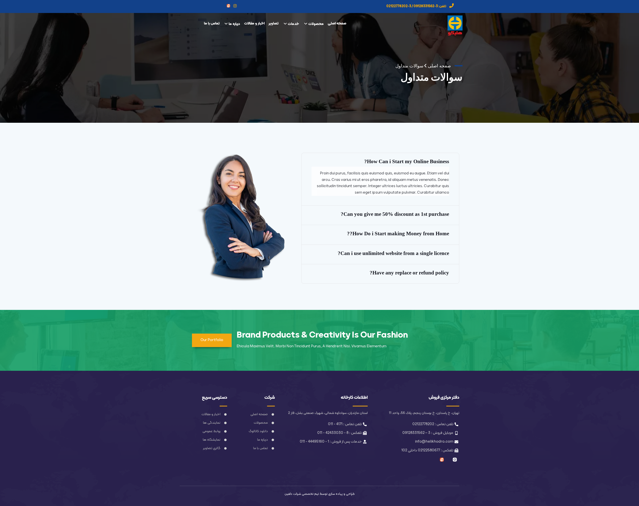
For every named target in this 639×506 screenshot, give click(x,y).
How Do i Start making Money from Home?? (398, 234)
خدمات (293, 24)
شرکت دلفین (293, 494)
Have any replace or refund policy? (409, 273)
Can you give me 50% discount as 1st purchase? (395, 214)
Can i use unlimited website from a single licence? (393, 253)
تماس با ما (212, 23)
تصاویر (274, 23)
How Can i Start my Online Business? (406, 161)
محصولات (316, 24)
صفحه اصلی (337, 23)
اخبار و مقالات (254, 23)
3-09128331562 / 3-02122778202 (412, 6)
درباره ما (234, 24)
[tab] (380, 161)
